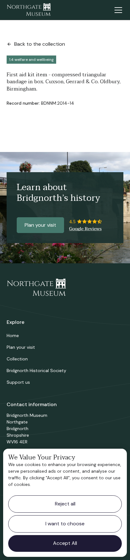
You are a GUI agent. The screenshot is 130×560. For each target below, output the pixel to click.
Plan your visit (40, 225)
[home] (29, 10)
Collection (17, 359)
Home (13, 335)
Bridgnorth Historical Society (36, 370)
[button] (117, 10)
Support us (18, 382)
